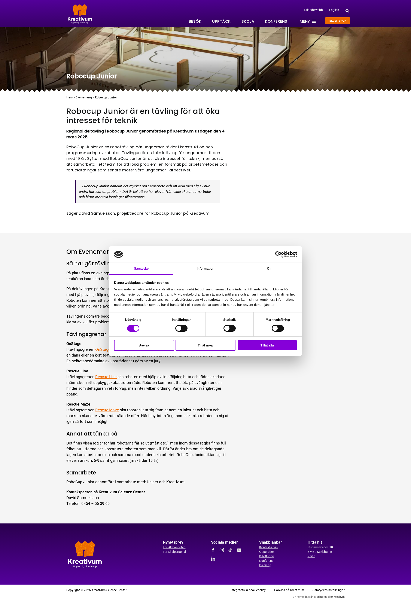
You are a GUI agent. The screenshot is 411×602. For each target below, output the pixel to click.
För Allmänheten (174, 547)
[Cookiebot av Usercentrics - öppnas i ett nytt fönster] (278, 254)
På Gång (265, 565)
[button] (346, 11)
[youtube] (239, 550)
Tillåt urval (205, 345)
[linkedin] (213, 559)
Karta (311, 556)
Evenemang (84, 97)
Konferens (266, 560)
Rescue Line (106, 377)
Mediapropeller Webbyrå (329, 596)
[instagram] (222, 550)
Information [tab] (205, 268)
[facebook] (213, 550)
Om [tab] (269, 268)
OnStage (103, 349)
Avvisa (144, 345)
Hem (69, 97)
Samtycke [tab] (141, 268)
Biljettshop (266, 556)
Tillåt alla (267, 345)
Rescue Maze (107, 410)
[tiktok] (230, 550)
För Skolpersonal (174, 551)
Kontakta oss (268, 547)
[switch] (181, 328)
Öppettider (266, 551)
